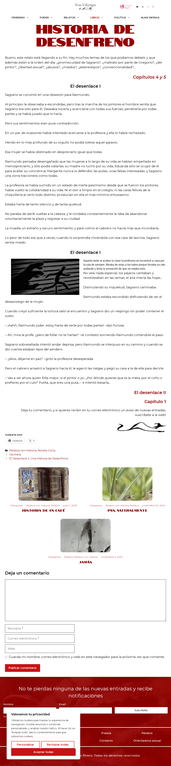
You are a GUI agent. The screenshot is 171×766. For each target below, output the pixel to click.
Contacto (106, 740)
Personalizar (25, 744)
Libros (94, 17)
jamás (85, 562)
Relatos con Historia (23, 450)
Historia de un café (43, 510)
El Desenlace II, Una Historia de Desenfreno (38, 458)
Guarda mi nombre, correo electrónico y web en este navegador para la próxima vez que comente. (87, 657)
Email (62, 704)
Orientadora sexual (147, 740)
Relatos (69, 17)
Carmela (15, 454)
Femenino (18, 17)
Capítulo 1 (155, 401)
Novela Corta (46, 450)
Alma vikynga (150, 17)
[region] (43, 734)
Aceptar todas (43, 752)
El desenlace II (150, 392)
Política (120, 17)
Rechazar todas (58, 744)
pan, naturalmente (127, 510)
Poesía (44, 17)
